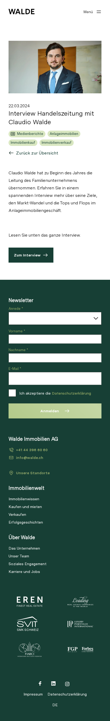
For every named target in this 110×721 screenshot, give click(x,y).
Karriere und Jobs (24, 571)
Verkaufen (17, 514)
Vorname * (17, 331)
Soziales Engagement (27, 564)
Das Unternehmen (24, 548)
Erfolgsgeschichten (26, 522)
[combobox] (55, 318)
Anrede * (16, 309)
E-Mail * (15, 369)
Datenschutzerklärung (71, 393)
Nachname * (18, 350)
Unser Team (19, 556)
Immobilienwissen (24, 499)
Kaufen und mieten (25, 507)
